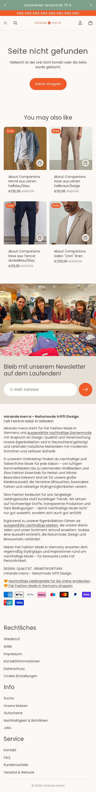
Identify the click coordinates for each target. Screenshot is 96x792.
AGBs (8, 646)
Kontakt (10, 750)
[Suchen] (15, 23)
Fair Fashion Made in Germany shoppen (40, 585)
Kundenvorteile (16, 764)
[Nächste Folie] (91, 5)
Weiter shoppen (48, 84)
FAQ (7, 757)
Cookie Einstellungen (20, 676)
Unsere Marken (16, 705)
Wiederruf (12, 639)
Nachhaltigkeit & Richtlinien (26, 720)
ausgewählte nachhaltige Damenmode (59, 432)
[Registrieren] (85, 389)
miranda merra (53, 786)
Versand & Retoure (19, 772)
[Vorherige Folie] (5, 5)
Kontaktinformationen (22, 661)
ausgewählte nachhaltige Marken (31, 525)
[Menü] (5, 23)
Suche (9, 698)
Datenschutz (14, 668)
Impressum (13, 653)
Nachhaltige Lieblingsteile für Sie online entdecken (49, 581)
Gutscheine (13, 713)
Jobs (7, 727)
